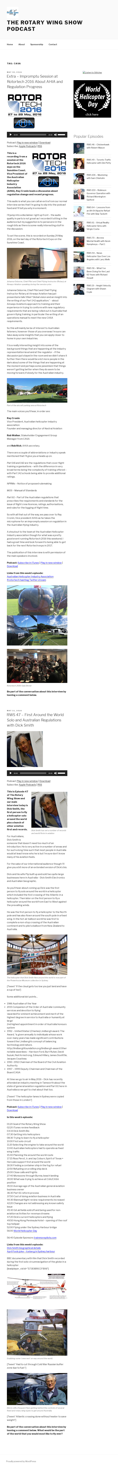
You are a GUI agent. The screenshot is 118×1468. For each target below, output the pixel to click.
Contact (53, 44)
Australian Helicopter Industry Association (30, 576)
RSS (40, 146)
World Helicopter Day (25, 1230)
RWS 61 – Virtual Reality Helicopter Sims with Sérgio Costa (98, 225)
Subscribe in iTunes (28, 562)
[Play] (10, 134)
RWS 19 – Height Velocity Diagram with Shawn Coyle (99, 288)
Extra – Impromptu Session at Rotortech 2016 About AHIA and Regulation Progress (35, 81)
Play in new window (27, 142)
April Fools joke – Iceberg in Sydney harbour (31, 1251)
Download (44, 142)
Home (10, 44)
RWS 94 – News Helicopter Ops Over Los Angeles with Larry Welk (98, 256)
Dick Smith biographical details (24, 1248)
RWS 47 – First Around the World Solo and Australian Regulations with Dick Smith (35, 719)
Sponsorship (36, 44)
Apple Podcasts (27, 146)
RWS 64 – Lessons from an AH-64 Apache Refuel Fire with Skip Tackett (98, 210)
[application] (37, 135)
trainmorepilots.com (45, 1237)
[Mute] (55, 134)
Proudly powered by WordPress (21, 1461)
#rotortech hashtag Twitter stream (26, 580)
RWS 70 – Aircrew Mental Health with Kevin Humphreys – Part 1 (98, 241)
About (21, 44)
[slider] (62, 134)
